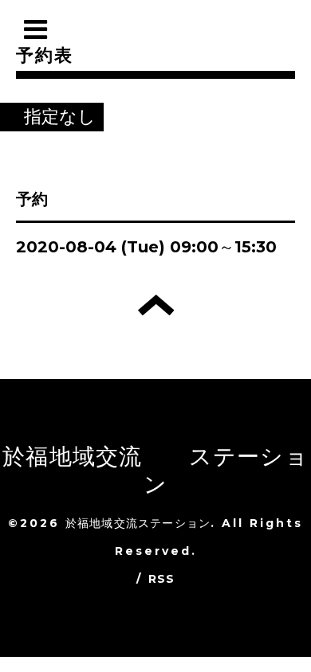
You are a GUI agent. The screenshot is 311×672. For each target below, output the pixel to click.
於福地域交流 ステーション (155, 470)
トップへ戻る (156, 305)
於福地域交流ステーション (138, 523)
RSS (161, 579)
